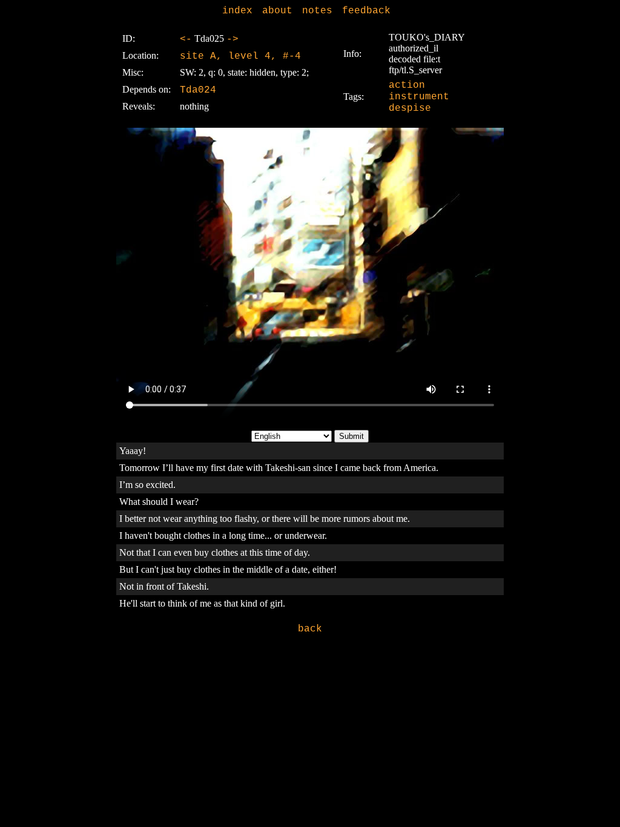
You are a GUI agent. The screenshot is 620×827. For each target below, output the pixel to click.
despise (410, 108)
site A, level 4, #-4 (240, 56)
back (310, 629)
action (407, 85)
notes (317, 10)
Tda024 (198, 90)
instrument (419, 96)
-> (232, 39)
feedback (366, 10)
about (277, 10)
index (237, 10)
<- (186, 39)
